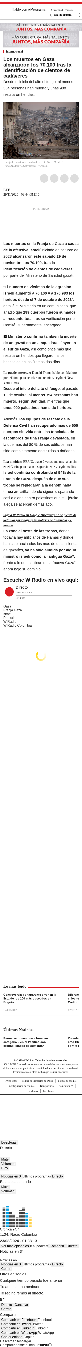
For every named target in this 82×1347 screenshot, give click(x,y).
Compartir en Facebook (18, 1320)
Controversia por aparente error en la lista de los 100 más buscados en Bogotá (29, 998)
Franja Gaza (12, 610)
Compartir (56, 1246)
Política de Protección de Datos (37, 1080)
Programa (38, 9)
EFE (6, 190)
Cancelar (21, 1305)
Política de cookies (67, 1080)
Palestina (10, 618)
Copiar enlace (11, 1337)
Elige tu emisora (62, 14)
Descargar (8, 1341)
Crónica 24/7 (9, 1229)
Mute (5, 1159)
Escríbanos (48, 1091)
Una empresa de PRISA (41, 1104)
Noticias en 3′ (11, 1176)
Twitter (54, 178)
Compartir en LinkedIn (17, 1328)
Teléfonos (33, 1091)
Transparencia (47, 1085)
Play (4, 1168)
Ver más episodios (15, 1246)
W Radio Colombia (17, 625)
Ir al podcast (39, 1246)
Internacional (14, 51)
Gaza (7, 606)
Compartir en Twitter (16, 1324)
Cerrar (6, 1269)
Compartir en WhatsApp (19, 1332)
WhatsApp (74, 178)
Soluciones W (66, 1085)
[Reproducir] (9, 591)
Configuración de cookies (21, 1085)
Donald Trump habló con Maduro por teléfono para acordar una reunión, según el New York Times (40, 378)
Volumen (8, 1164)
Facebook (44, 178)
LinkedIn (64, 178)
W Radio (9, 621)
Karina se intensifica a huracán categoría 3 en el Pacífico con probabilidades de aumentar (25, 1041)
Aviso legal (11, 1080)
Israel (7, 614)
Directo (57, 1176)
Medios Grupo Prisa (41, 1114)
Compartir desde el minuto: (24, 1345)
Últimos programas (37, 1176)
